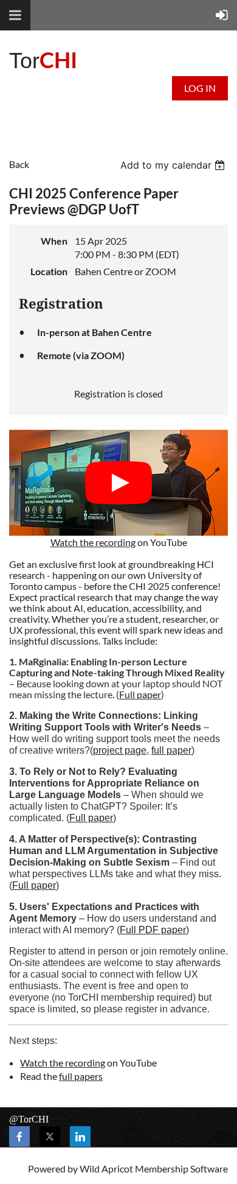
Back (19, 164)
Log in (200, 88)
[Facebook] (19, 1136)
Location (48, 271)
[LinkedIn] (80, 1136)
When (54, 241)
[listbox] (174, 165)
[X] (50, 1136)
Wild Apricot (106, 1168)
